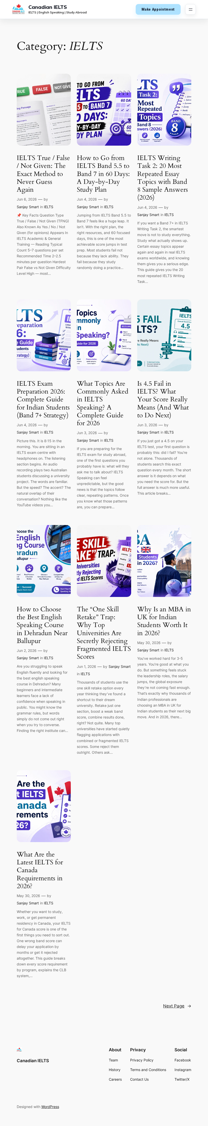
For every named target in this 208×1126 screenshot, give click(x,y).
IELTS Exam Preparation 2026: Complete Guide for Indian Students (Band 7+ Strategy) (43, 399)
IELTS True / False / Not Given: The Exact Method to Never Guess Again (43, 173)
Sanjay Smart (28, 207)
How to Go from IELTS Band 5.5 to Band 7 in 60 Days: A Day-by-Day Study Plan (103, 173)
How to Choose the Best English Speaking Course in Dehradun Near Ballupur (42, 625)
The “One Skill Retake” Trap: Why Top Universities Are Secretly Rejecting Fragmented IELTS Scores (104, 633)
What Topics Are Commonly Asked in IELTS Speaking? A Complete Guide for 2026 (102, 403)
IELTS (48, 207)
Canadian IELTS (47, 7)
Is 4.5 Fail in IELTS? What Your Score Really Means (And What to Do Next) (163, 399)
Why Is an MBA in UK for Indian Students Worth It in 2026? (164, 621)
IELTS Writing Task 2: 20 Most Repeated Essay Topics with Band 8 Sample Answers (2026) (162, 178)
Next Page (177, 1005)
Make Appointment (158, 9)
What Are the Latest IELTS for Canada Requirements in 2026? (40, 870)
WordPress (50, 1106)
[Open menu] (190, 9)
